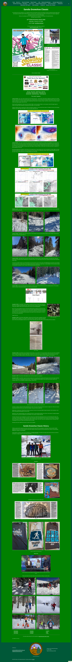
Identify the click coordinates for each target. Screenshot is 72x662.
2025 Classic (16, 630)
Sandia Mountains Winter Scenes (44, 636)
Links (39, 2)
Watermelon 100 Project (25, 5)
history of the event (35, 432)
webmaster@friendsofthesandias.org (18, 650)
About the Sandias (25, 2)
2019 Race (31, 633)
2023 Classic (16, 633)
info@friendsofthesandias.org (17, 651)
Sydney (33, 659)
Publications (60, 3)
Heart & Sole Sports (35, 92)
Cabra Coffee (33, 91)
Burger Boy (43, 91)
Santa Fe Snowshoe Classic (34, 27)
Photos (47, 633)
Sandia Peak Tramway (35, 93)
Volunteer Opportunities (57, 2)
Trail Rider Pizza (41, 92)
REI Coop (28, 91)
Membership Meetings (46, 2)
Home (14, 2)
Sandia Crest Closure (17, 3)
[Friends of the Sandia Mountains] (5, 3)
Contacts (47, 630)
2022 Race (32, 630)
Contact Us (42, 5)
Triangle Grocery (38, 91)
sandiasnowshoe (39, 23)
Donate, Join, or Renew (50, 5)
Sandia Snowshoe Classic (41, 3)
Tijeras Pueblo (33, 2)
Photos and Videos (52, 3)
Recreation (25, 3)
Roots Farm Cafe (28, 93)
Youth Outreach (35, 5)
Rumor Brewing (28, 92)
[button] (68, 3)
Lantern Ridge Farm (43, 93)
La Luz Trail (31, 3)
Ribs (45, 92)
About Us (18, 2)
